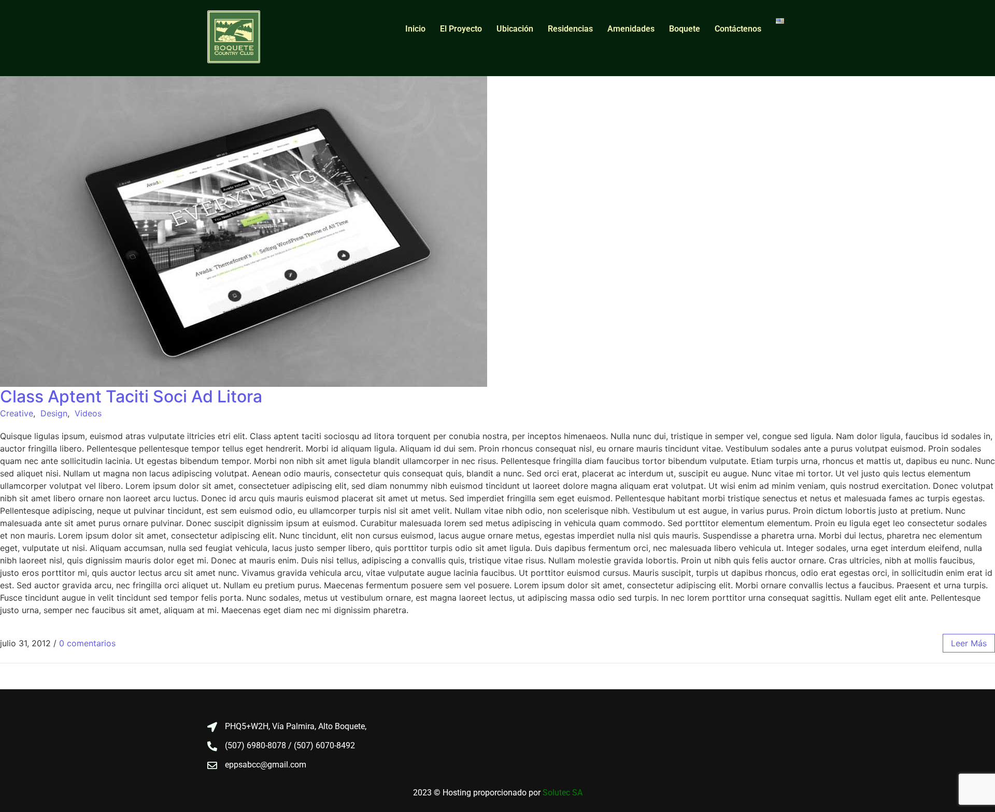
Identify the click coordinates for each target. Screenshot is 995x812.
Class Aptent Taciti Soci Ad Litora (131, 396)
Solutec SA (562, 793)
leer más (969, 643)
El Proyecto (461, 29)
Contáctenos (738, 29)
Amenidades (631, 29)
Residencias (570, 29)
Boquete (684, 29)
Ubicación (514, 29)
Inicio (415, 29)
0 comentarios (87, 643)
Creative (16, 413)
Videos (88, 413)
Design (53, 413)
